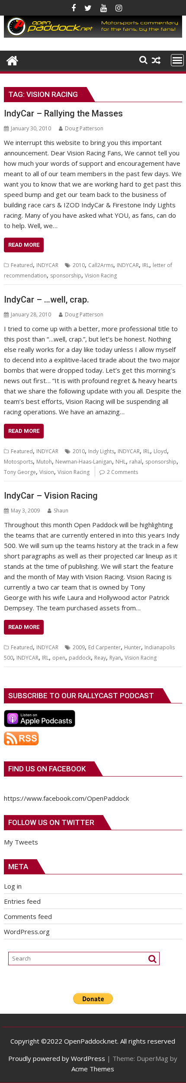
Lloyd (160, 451)
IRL (145, 265)
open (58, 657)
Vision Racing (101, 275)
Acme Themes (92, 1068)
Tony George (20, 472)
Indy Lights (101, 451)
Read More (23, 245)
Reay (100, 657)
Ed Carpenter (104, 647)
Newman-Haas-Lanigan (83, 461)
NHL (120, 461)
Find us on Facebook (47, 768)
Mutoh (44, 461)
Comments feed (28, 916)
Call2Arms (100, 265)
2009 (79, 647)
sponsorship (65, 275)
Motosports (18, 461)
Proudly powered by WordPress (56, 1058)
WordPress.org (27, 931)
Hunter (132, 647)
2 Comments (122, 472)
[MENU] (177, 60)
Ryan (115, 657)
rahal (135, 461)
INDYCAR (47, 265)
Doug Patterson (84, 128)
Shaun (61, 510)
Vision (46, 472)
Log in (13, 886)
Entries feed (22, 901)
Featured (22, 265)
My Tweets (21, 842)
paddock (80, 657)
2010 (79, 265)
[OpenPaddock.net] (93, 35)
